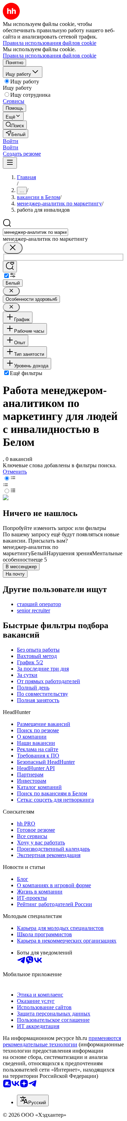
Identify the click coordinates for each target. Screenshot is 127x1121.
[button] (10, 141)
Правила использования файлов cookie (49, 56)
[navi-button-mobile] (10, 163)
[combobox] (35, 232)
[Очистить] (13, 248)
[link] (15, 125)
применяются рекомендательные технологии (62, 1041)
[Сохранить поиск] (10, 266)
